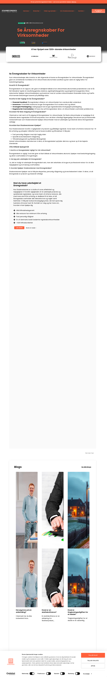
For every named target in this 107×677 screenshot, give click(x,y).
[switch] (48, 673)
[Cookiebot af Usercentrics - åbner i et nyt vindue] (11, 673)
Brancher (36, 11)
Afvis (93, 666)
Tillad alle (93, 655)
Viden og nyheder (50, 11)
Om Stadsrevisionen (67, 11)
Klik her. (74, 2)
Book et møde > (31, 228)
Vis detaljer (86, 673)
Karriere (81, 11)
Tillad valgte (93, 660)
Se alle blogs (86, 467)
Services (26, 11)
